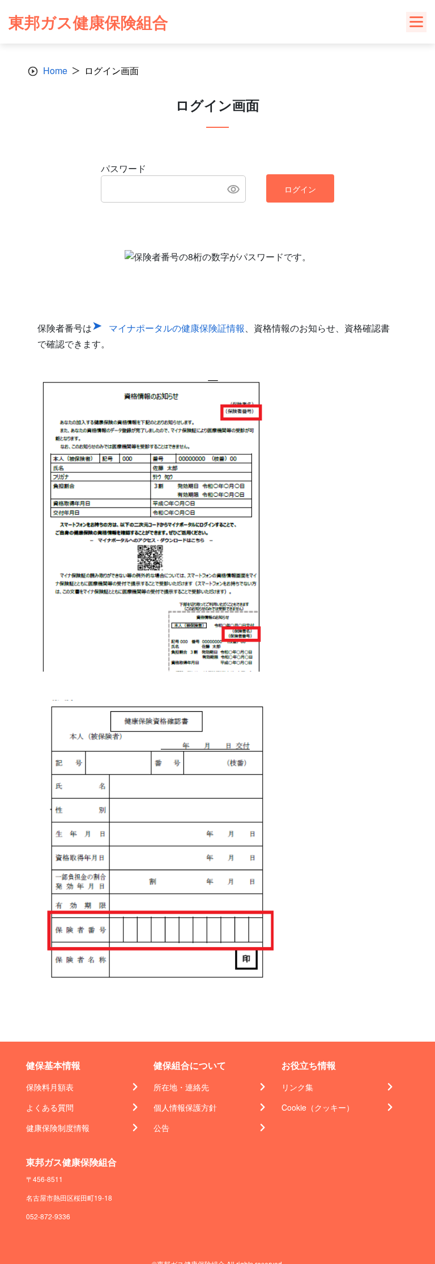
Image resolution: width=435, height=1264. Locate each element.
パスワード (123, 168)
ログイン (300, 189)
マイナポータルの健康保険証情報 (177, 327)
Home (55, 70)
